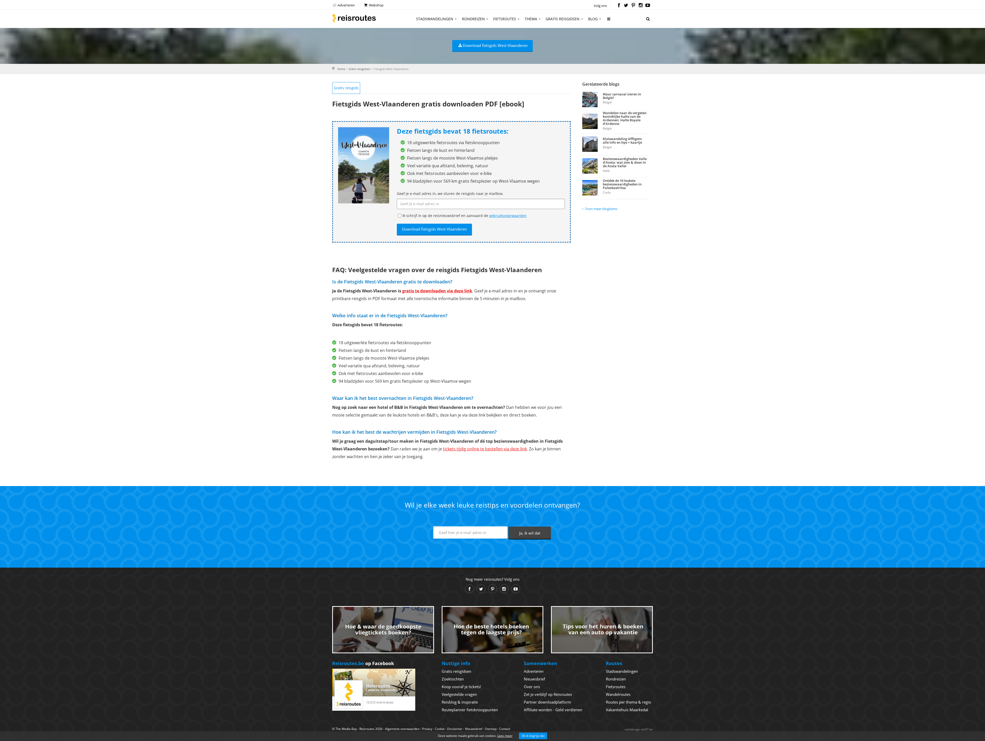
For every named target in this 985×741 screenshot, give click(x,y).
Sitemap (491, 729)
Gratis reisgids (346, 87)
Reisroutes (354, 18)
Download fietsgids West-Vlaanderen (495, 45)
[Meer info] (609, 20)
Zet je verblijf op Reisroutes (548, 694)
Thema (531, 18)
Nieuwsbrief (534, 678)
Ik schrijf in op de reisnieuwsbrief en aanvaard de (464, 215)
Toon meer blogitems (601, 208)
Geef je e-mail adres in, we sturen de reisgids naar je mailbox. (450, 193)
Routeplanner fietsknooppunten (470, 709)
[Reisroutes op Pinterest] (633, 5)
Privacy (427, 729)
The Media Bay (346, 729)
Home (341, 69)
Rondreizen (473, 18)
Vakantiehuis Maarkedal (627, 709)
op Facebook (363, 663)
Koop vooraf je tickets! (461, 686)
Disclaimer (454, 729)
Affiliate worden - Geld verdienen (553, 709)
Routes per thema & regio (628, 702)
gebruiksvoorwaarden (508, 215)
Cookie (440, 729)
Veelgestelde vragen (459, 694)
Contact (504, 729)
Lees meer (505, 736)
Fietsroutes (504, 18)
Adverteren (346, 5)
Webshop (375, 5)
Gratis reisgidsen (562, 18)
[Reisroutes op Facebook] (619, 5)
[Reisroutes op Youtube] (648, 5)
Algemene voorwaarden (402, 729)
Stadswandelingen (434, 18)
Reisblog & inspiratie (460, 702)
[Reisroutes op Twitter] (626, 5)
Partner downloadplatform (547, 702)
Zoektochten (453, 678)
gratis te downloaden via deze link (437, 291)
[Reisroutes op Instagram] (640, 5)
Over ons (532, 686)
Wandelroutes (618, 694)
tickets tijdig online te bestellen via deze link (485, 449)
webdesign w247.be (639, 729)
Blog (593, 18)
